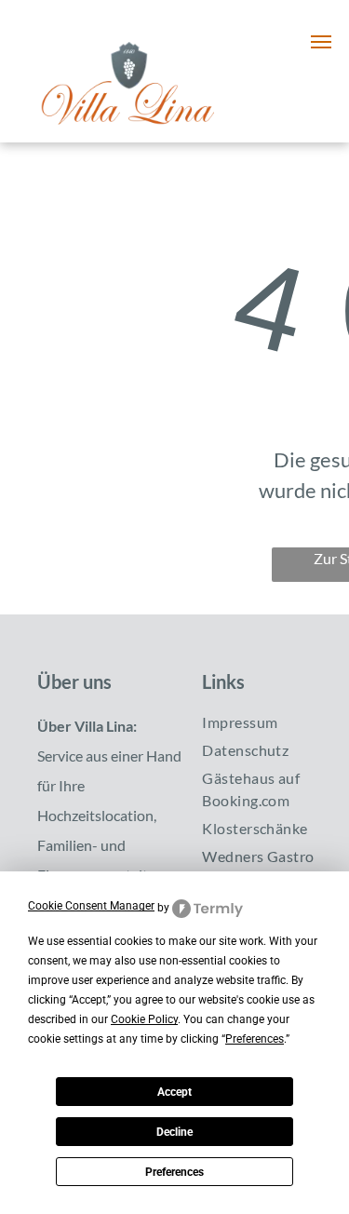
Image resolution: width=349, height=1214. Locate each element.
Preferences (174, 1172)
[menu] (321, 42)
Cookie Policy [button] (144, 1019)
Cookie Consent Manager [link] (91, 905)
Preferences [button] (254, 1038)
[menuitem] (270, 722)
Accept (174, 1092)
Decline (174, 1132)
